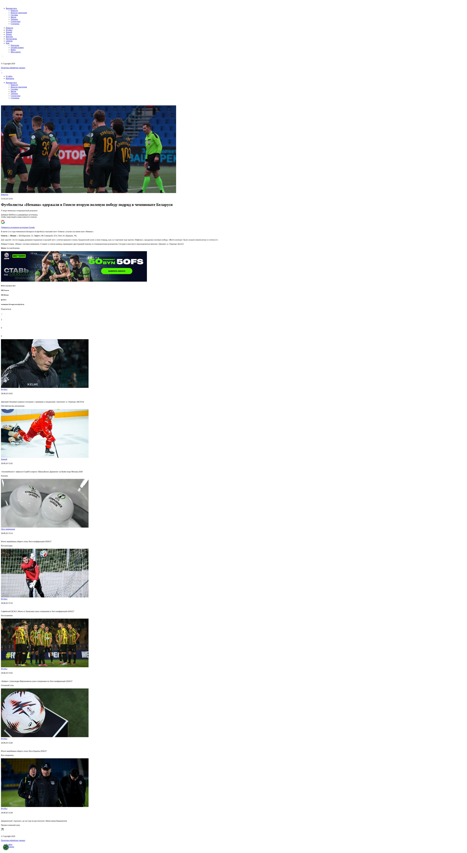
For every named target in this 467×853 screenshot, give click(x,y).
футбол (3, 300)
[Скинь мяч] (74, 281)
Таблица (14, 19)
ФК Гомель (5, 290)
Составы (14, 15)
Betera (13, 50)
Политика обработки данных (13, 68)
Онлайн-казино (17, 47)
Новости (14, 10)
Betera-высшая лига (8, 286)
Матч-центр (16, 52)
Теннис (9, 34)
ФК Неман (5, 295)
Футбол (9, 30)
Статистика (15, 21)
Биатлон (9, 37)
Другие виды (11, 39)
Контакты (10, 78)
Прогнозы (15, 45)
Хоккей (9, 32)
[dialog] (6, 847)
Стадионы (15, 24)
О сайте (9, 76)
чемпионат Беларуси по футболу (12, 304)
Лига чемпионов (8, 529)
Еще (7, 43)
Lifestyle (9, 41)
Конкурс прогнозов (19, 13)
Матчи (13, 17)
